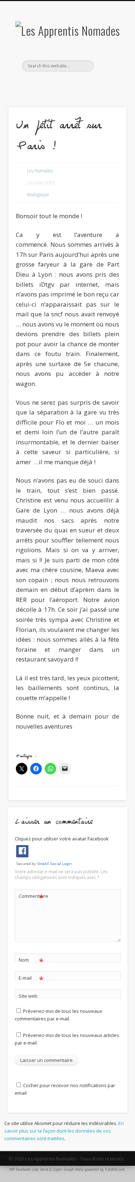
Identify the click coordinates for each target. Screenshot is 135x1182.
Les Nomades (40, 171)
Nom (31, 960)
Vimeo (52, 84)
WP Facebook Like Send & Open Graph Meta (46, 1169)
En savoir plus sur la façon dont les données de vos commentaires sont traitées (64, 1131)
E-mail (31, 979)
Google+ (66, 84)
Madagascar (38, 195)
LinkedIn (81, 84)
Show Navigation (109, 64)
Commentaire (31, 897)
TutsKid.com (115, 1169)
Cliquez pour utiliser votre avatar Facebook (62, 838)
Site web (28, 996)
